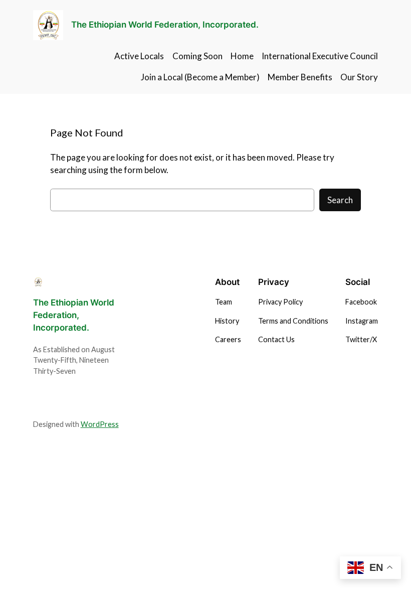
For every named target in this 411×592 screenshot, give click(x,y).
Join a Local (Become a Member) (200, 77)
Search (340, 200)
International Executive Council (320, 56)
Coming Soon (197, 56)
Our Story (359, 77)
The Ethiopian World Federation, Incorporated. (165, 25)
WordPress (100, 424)
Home (242, 56)
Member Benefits (300, 77)
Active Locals (139, 56)
